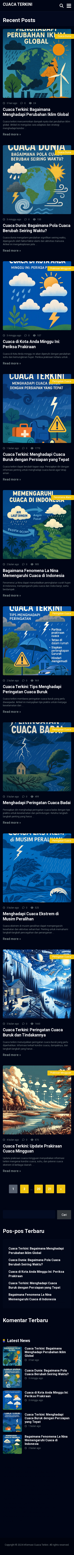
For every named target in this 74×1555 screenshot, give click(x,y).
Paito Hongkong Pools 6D (36, 1498)
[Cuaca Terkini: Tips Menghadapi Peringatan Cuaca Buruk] (37, 640)
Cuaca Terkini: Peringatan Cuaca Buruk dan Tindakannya (33, 1032)
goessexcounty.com (48, 1472)
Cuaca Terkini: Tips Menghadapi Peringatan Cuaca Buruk (32, 689)
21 (49, 1189)
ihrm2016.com (12, 1512)
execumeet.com (13, 1467)
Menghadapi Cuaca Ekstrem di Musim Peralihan (31, 916)
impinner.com (11, 1485)
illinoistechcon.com (35, 1512)
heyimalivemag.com (16, 1507)
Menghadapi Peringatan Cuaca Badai (37, 802)
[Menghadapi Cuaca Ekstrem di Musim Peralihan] (37, 867)
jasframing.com (31, 1485)
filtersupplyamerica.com (19, 1472)
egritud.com (10, 1498)
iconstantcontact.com (55, 1481)
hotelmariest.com (45, 1476)
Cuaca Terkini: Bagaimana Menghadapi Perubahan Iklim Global (36, 112)
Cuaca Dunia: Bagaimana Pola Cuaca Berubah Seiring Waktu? (36, 228)
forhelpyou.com (13, 1503)
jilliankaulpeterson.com (18, 1516)
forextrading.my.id (14, 1494)
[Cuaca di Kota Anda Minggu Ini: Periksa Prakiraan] (37, 295)
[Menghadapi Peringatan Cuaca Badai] (37, 756)
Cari (5, 1208)
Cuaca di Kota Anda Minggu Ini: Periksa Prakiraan (31, 344)
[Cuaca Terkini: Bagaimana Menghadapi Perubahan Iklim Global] (37, 63)
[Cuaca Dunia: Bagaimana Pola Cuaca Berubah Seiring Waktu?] (37, 179)
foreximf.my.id (51, 1485)
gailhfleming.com (35, 1503)
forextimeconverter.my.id (43, 1494)
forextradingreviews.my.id (40, 1490)
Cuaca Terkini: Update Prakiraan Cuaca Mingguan (32, 1149)
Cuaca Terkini (17, 4)
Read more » (12, 134)
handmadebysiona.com (18, 1476)
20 (38, 1189)
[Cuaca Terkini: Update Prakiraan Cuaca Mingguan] (37, 1100)
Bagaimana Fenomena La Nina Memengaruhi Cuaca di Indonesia (33, 573)
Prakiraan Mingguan (60, 268)
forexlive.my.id (12, 1490)
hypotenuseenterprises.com (21, 1481)
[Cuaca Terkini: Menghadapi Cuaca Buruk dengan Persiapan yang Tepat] (37, 408)
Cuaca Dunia (64, 36)
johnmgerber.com (14, 1521)
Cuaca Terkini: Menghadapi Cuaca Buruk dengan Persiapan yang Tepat (36, 457)
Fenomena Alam (62, 497)
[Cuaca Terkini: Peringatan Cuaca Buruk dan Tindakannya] (37, 983)
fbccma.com (33, 1467)
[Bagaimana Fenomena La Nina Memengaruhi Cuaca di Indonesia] (37, 524)
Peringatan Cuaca (61, 381)
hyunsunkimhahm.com (44, 1507)
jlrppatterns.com (44, 1516)
